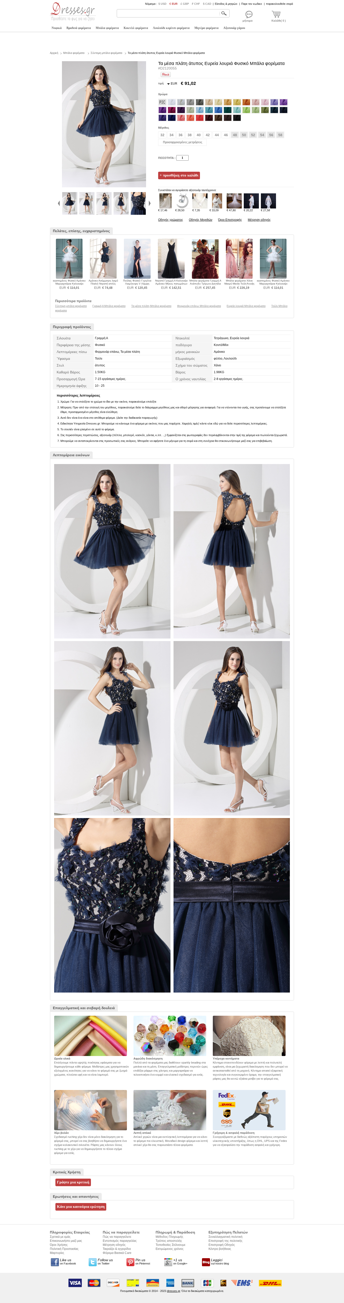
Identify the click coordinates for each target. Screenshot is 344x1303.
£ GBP (185, 3)
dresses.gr (173, 1290)
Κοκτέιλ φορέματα (136, 28)
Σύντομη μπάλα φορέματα (106, 52)
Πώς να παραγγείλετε (117, 1237)
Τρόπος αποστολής (169, 1241)
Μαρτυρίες (57, 1253)
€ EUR (173, 3)
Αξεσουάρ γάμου (234, 28)
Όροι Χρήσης (59, 1245)
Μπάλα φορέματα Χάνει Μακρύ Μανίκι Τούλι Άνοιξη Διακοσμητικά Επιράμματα (239, 283)
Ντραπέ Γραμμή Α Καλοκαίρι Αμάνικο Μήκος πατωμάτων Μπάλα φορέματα (171, 283)
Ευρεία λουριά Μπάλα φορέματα (246, 305)
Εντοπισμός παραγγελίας (120, 1241)
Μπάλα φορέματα (107, 28)
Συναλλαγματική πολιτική (226, 1237)
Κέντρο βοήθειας (220, 1249)
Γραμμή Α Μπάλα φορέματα (108, 305)
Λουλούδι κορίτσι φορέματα (171, 28)
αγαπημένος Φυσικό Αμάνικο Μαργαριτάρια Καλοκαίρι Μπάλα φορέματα (69, 283)
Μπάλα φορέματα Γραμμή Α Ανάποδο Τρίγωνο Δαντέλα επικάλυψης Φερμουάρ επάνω (205, 285)
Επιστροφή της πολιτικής (226, 1241)
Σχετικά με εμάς (60, 1237)
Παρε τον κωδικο (251, 3)
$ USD (162, 3)
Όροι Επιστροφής (230, 220)
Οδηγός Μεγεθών (200, 220)
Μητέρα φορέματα (206, 28)
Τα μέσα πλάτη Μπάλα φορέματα (151, 305)
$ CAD (207, 3)
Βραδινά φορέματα (78, 28)
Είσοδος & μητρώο (226, 3)
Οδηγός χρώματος (170, 220)
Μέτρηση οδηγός (259, 220)
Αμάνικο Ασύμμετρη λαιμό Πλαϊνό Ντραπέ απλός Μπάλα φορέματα (103, 283)
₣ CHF (196, 3)
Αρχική (54, 52)
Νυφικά (57, 28)
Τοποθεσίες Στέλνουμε (170, 1245)
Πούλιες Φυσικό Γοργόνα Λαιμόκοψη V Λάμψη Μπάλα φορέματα (137, 283)
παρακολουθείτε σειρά (279, 3)
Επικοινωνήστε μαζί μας (66, 1241)
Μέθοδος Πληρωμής (169, 1237)
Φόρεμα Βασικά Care (117, 1253)
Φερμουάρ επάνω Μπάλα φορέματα (199, 305)
